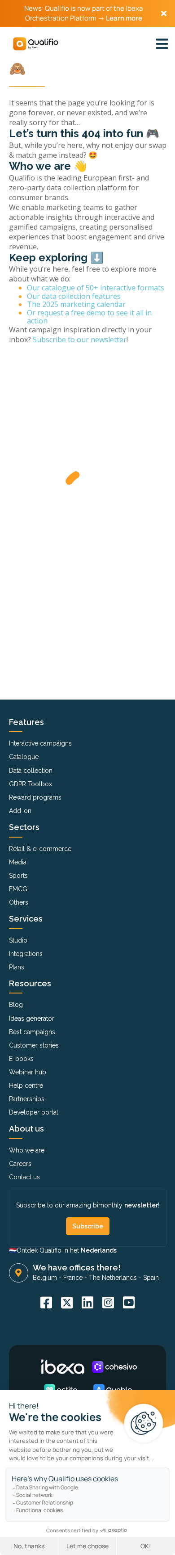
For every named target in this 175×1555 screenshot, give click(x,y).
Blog (16, 1004)
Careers (20, 1163)
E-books (21, 1058)
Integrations (26, 953)
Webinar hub (27, 1072)
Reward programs (35, 797)
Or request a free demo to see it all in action (89, 317)
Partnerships (26, 1098)
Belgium (45, 1277)
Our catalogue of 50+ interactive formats (95, 288)
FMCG (18, 889)
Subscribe (87, 1226)
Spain (151, 1277)
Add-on (20, 810)
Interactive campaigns (40, 743)
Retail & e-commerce (40, 848)
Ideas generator (31, 1018)
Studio (18, 940)
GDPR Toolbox (30, 784)
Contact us (24, 1177)
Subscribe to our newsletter (80, 339)
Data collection (30, 770)
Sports (18, 875)
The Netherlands (113, 1277)
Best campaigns (32, 1031)
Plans (16, 967)
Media (17, 862)
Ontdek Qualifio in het (67, 1250)
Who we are (26, 1150)
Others (18, 902)
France (73, 1277)
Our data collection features (74, 296)
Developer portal (33, 1112)
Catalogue (24, 756)
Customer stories (34, 1045)
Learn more (124, 18)
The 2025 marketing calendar (76, 304)
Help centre (26, 1085)
